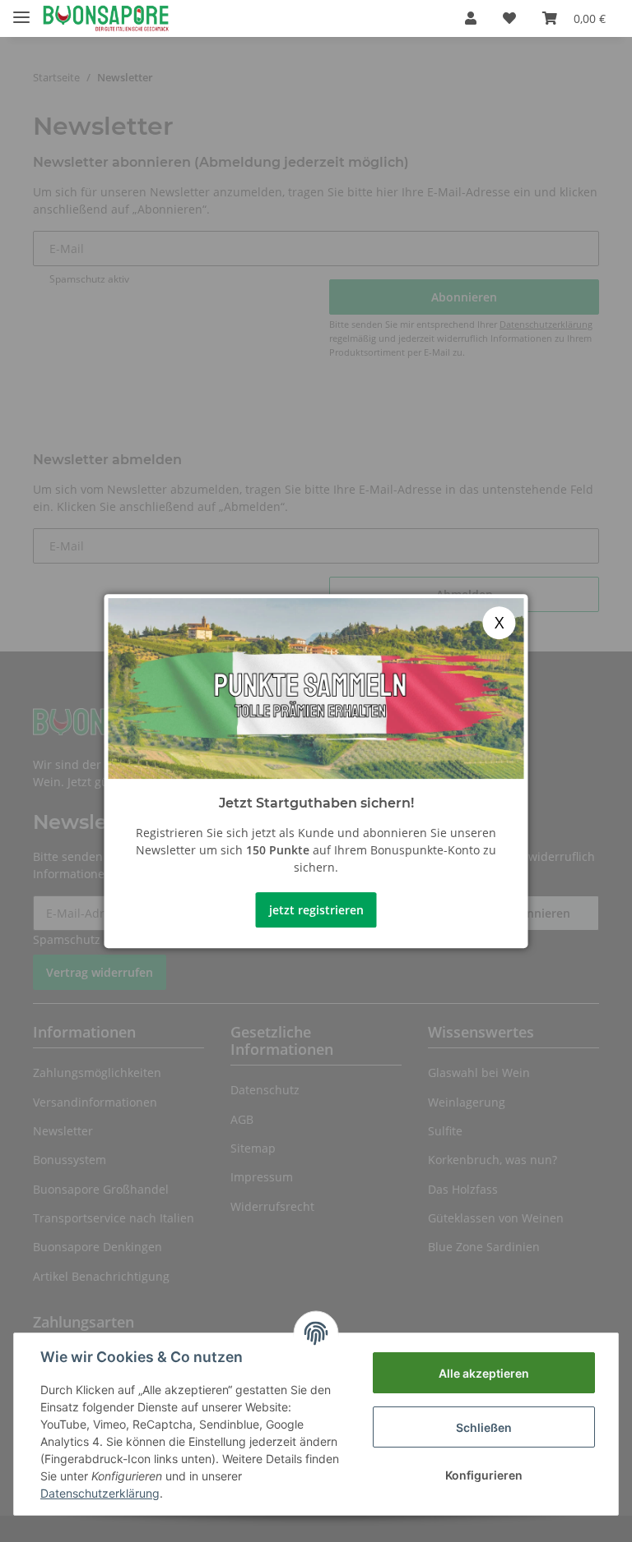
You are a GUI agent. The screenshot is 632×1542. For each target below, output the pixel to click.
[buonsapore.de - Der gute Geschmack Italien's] (106, 18)
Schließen (484, 1427)
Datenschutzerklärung (100, 1493)
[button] (471, 18)
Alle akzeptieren (484, 1373)
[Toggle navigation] (21, 10)
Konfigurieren (484, 1475)
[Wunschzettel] (509, 18)
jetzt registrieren (316, 910)
